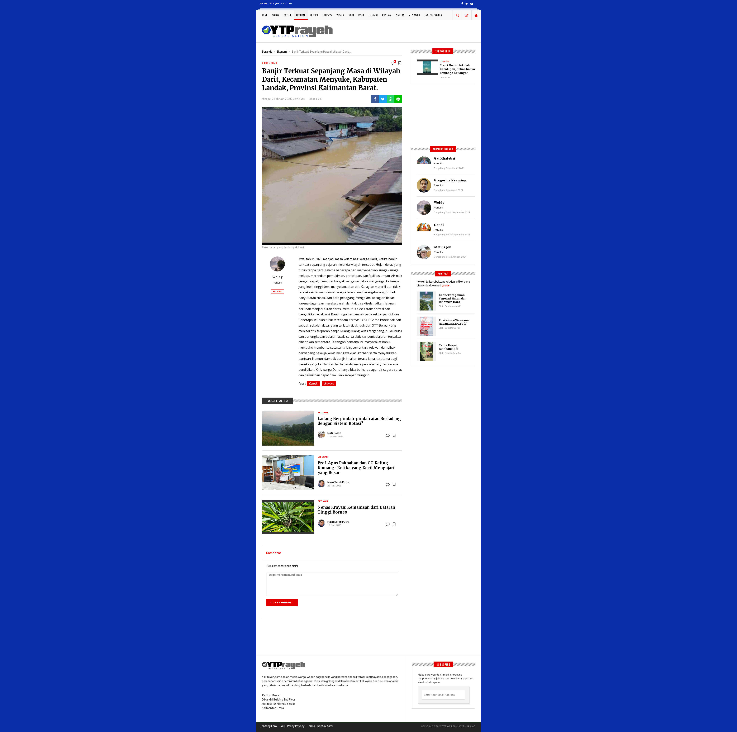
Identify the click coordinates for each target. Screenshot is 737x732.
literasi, (313, 383)
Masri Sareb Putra (338, 482)
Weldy (277, 277)
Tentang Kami (268, 726)
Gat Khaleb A (444, 158)
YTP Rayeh (414, 15)
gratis (446, 285)
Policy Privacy (296, 726)
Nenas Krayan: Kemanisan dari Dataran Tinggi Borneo (356, 509)
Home (264, 15)
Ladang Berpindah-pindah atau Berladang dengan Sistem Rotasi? (359, 421)
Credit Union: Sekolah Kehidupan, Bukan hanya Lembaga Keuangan (457, 69)
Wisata (340, 15)
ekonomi (329, 383)
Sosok (275, 15)
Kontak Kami (325, 726)
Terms (311, 726)
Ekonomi (300, 15)
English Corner (433, 15)
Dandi (439, 225)
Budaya (328, 15)
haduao (471, 726)
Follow (277, 291)
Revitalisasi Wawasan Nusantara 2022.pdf (454, 321)
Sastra (400, 15)
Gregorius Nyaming (450, 180)
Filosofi (314, 15)
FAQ (282, 726)
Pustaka (387, 15)
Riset (361, 15)
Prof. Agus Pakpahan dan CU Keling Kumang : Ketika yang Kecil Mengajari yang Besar (356, 468)
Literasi (373, 15)
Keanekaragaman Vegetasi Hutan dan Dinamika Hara (452, 298)
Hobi (351, 15)
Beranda (267, 51)
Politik (288, 15)
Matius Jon (334, 433)
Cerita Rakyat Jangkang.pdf (448, 347)
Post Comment (282, 602)
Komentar (273, 553)
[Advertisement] (407, 30)
